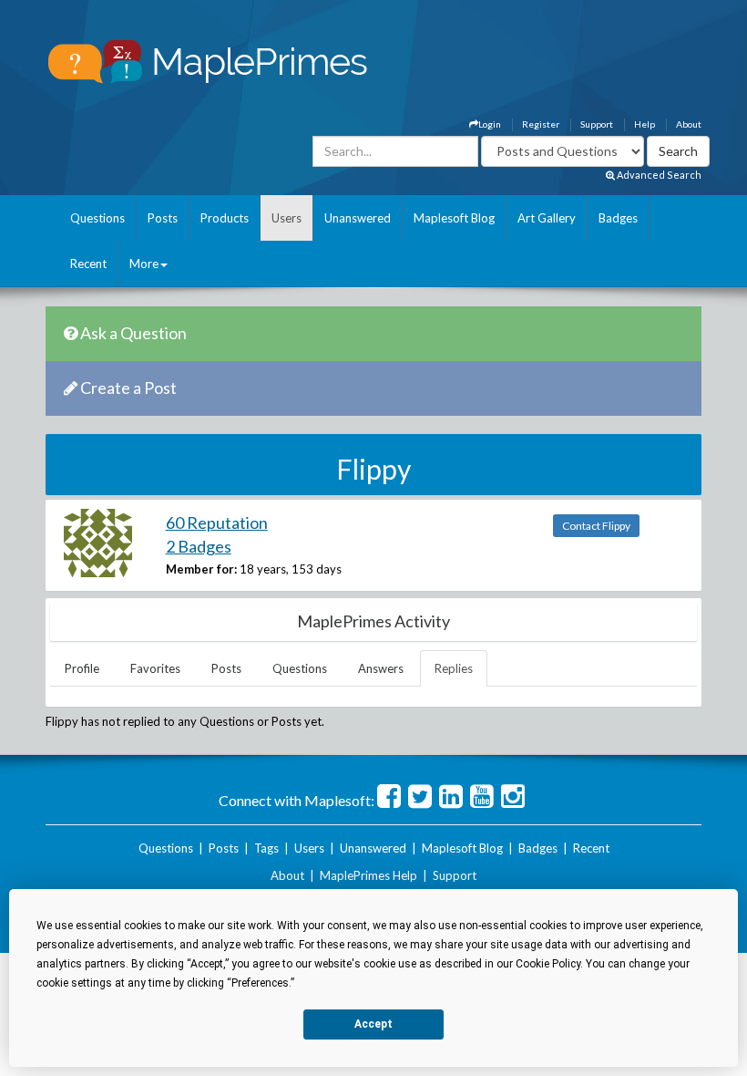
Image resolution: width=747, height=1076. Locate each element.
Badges (618, 218)
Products (224, 218)
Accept (373, 1024)
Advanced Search (658, 175)
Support (596, 124)
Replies (454, 668)
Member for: (201, 569)
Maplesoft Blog (454, 218)
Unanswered (357, 218)
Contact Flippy (596, 526)
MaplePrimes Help (368, 875)
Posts (163, 218)
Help (644, 124)
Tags (266, 848)
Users (286, 218)
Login (489, 124)
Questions (97, 218)
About (688, 124)
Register (540, 124)
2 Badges (198, 546)
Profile (82, 668)
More (144, 263)
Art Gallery (546, 218)
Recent (88, 263)
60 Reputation (217, 522)
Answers (381, 668)
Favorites (155, 668)
